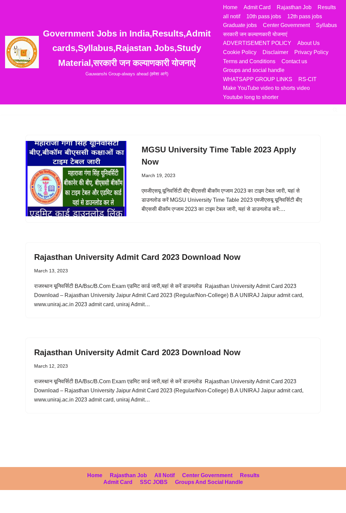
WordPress (65, 504)
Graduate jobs (240, 25)
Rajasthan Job (294, 7)
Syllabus (326, 25)
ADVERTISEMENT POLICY (257, 43)
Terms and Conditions (249, 61)
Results (327, 7)
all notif (231, 16)
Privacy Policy (311, 52)
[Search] (335, 109)
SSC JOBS (154, 482)
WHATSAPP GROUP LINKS (257, 79)
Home (230, 7)
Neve (11, 504)
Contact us (294, 61)
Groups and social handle (254, 70)
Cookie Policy (239, 52)
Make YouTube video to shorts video (266, 88)
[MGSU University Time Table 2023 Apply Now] (76, 178)
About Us (308, 43)
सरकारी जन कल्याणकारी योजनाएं (255, 34)
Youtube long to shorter (250, 97)
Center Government (286, 25)
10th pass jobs (263, 16)
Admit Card (257, 7)
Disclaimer (275, 52)
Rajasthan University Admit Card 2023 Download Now (137, 257)
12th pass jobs (304, 16)
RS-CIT (307, 79)
